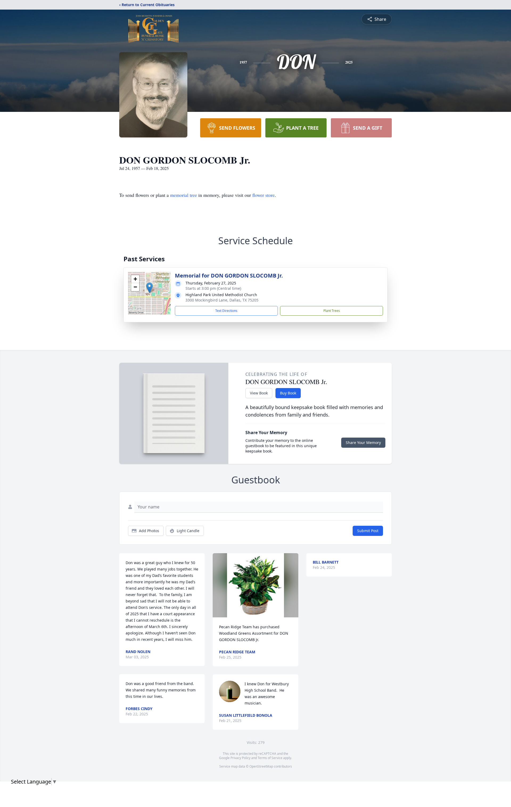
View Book (259, 393)
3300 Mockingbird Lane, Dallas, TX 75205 (222, 300)
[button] (149, 287)
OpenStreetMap (261, 766)
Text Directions (226, 310)
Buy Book (288, 393)
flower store (263, 195)
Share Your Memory (363, 442)
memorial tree (183, 195)
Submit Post (367, 530)
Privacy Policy (240, 758)
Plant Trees (331, 310)
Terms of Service (270, 758)
